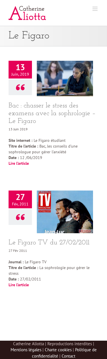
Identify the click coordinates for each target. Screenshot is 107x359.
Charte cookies (58, 349)
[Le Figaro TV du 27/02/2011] (65, 212)
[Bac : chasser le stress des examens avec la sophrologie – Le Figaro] (65, 78)
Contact (68, 356)
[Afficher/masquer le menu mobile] (95, 9)
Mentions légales (26, 349)
